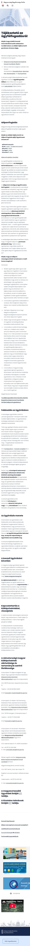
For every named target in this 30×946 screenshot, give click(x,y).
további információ (16, 146)
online (8, 146)
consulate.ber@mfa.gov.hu (15, 783)
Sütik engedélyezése (10, 941)
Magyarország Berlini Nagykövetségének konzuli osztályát (13, 759)
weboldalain (9, 86)
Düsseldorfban (17, 71)
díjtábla (17, 833)
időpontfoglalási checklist (9, 157)
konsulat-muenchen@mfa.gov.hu (16, 693)
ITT (20, 793)
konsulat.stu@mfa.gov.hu (13, 721)
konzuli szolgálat (20, 449)
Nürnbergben (11, 73)
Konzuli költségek (7, 833)
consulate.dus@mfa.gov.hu (15, 750)
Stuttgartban (22, 73)
